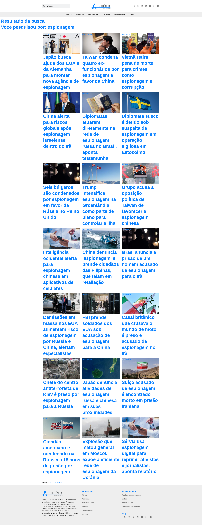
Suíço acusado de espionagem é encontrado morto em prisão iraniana (140, 394)
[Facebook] (134, 6)
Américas (80, 14)
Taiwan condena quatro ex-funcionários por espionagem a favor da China (100, 69)
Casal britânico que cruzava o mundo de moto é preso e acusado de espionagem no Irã (139, 335)
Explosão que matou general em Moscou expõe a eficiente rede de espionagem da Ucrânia (100, 459)
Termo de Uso (127, 503)
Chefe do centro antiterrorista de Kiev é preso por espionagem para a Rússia (61, 394)
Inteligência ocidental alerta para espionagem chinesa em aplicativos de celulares (60, 270)
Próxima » (60, 482)
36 (55, 482)
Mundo (133, 14)
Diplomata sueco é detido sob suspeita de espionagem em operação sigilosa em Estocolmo (140, 134)
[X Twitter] (142, 6)
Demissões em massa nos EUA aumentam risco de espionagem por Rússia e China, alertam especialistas (60, 335)
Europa (107, 14)
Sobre (124, 499)
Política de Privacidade (131, 507)
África (69, 14)
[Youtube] (150, 6)
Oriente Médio (120, 14)
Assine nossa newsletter (132, 495)
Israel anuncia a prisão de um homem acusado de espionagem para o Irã (140, 264)
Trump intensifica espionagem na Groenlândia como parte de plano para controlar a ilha (99, 205)
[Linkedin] (146, 6)
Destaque (46, 34)
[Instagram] (138, 6)
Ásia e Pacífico (94, 14)
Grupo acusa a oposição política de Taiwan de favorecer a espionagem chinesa (138, 205)
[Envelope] (157, 6)
